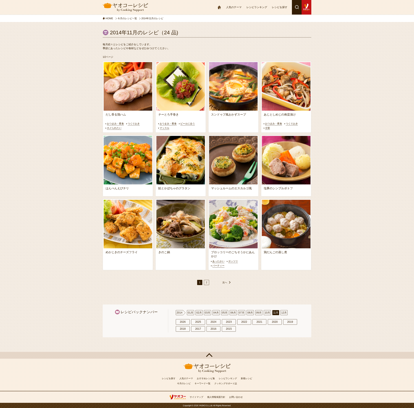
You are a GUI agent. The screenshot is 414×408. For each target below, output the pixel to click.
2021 (259, 321)
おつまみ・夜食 (115, 123)
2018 (183, 328)
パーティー (218, 265)
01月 (190, 312)
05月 (224, 312)
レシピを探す (279, 7)
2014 (179, 312)
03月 (207, 312)
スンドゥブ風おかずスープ (228, 114)
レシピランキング (256, 7)
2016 (213, 328)
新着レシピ (246, 378)
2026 (183, 321)
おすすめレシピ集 (206, 378)
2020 (275, 321)
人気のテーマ (234, 7)
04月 (216, 312)
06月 (233, 312)
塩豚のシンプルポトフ (278, 188)
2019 (290, 321)
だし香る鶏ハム (116, 114)
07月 (241, 312)
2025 (198, 321)
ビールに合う (187, 123)
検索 (297, 7)
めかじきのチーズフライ (122, 252)
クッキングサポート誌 (225, 383)
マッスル (164, 128)
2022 (244, 321)
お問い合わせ (236, 397)
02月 (199, 312)
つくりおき (134, 123)
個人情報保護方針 (216, 397)
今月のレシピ (184, 383)
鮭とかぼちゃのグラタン (174, 188)
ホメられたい (114, 128)
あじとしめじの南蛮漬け (280, 114)
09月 (258, 312)
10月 (267, 312)
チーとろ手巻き (168, 114)
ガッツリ (233, 261)
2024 (213, 321)
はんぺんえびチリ (117, 188)
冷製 (267, 128)
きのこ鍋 (164, 252)
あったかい (218, 261)
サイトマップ (196, 397)
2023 (229, 321)
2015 (229, 328)
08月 (250, 312)
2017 (198, 328)
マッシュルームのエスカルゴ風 (231, 188)
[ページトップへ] (207, 355)
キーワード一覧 (202, 383)
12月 (284, 312)
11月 (275, 312)
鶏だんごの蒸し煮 (275, 252)
